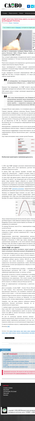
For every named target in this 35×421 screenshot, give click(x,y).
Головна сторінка (7, 387)
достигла (19, 332)
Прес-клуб (6, 393)
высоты (18, 331)
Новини (21, 13)
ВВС (8, 326)
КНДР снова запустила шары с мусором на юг (15, 366)
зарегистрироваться (21, 373)
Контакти (5, 395)
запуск (28, 331)
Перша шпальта (13, 13)
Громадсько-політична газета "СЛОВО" (13, 5)
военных (14, 332)
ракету (6, 332)
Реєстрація (6, 389)
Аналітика (16, 22)
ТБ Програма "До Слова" (10, 391)
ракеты (11, 331)
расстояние (32, 332)
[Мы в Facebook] (29, 6)
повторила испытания (18, 188)
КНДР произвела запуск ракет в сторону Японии (16, 361)
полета (3, 332)
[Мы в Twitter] (33, 6)
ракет (22, 331)
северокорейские (25, 332)
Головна (5, 13)
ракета (25, 331)
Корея (14, 331)
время (10, 332)
